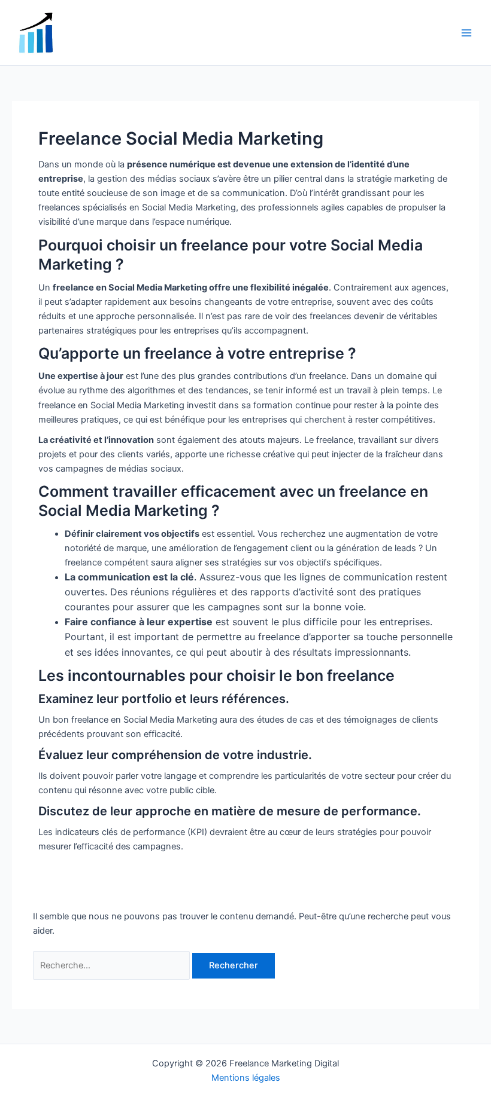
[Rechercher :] (112, 965)
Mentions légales (245, 1077)
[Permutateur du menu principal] (466, 32)
